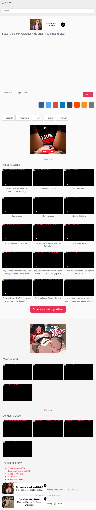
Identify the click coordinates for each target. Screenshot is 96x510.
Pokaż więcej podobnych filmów (48, 309)
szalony (50, 117)
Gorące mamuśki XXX (16, 468)
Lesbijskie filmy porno (15, 473)
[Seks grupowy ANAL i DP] (17, 449)
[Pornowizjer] (7, 3)
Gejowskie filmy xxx (15, 479)
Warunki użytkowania (55, 489)
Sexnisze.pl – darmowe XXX (18, 471)
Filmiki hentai (12, 476)
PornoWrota (12, 482)
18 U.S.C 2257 (73, 489)
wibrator (63, 117)
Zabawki (9, 117)
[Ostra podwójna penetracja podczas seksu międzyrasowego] (17, 428)
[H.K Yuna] (48, 372)
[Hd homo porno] (78, 372)
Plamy (38, 117)
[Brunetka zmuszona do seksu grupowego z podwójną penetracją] (48, 428)
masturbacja (24, 117)
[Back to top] (90, 502)
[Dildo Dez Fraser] (17, 392)
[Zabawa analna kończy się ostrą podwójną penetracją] (78, 428)
